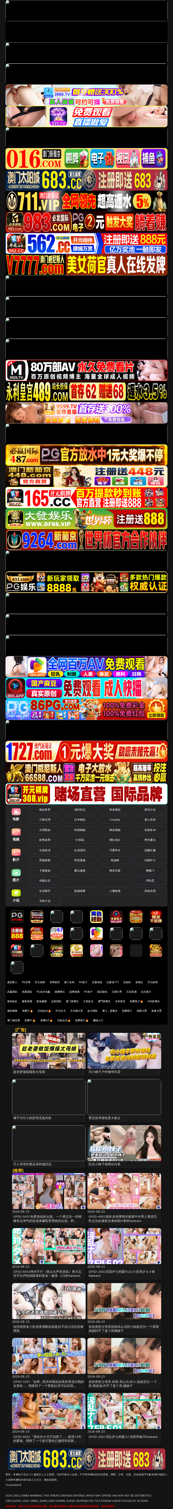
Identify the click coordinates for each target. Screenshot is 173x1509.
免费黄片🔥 (82, 1020)
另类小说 (44, 901)
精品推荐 (44, 809)
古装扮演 (44, 850)
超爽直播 (74, 992)
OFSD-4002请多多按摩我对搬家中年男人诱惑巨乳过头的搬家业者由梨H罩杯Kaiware (123, 1218)
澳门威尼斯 (13, 1020)
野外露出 (150, 840)
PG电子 (83, 982)
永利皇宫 (120, 1001)
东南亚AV (150, 830)
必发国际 (56, 1001)
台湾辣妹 (44, 830)
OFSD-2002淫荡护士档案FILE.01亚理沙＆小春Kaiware (122, 1273)
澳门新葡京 (72, 1001)
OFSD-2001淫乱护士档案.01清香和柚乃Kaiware (123, 1436)
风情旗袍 (44, 860)
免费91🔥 (30, 1020)
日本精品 (79, 819)
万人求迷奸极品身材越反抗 (32, 1164)
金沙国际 (92, 1011)
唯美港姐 (115, 830)
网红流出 (115, 840)
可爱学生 (115, 850)
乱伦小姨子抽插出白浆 (105, 1164)
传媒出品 (44, 880)
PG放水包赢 (43, 992)
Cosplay (115, 819)
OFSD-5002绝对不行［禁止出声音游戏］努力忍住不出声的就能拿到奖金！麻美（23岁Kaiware (47, 1273)
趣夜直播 (27, 1001)
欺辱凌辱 (44, 840)
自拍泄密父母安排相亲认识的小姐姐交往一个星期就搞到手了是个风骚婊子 (124, 1328)
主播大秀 (117, 992)
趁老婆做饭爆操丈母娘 (29, 1072)
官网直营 (55, 982)
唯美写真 (115, 870)
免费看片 (127, 1011)
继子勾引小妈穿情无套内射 (32, 1118)
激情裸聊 (12, 1011)
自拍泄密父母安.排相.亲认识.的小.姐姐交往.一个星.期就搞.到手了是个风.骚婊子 (123, 1383)
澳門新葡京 (104, 1001)
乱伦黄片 (146, 992)
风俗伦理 (150, 891)
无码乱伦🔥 (44, 1011)
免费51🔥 (27, 1011)
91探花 (80, 840)
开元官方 (60, 1011)
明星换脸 (79, 860)
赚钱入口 (98, 1020)
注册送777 (113, 982)
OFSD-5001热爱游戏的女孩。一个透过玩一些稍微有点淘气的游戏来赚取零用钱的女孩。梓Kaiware (47, 1220)
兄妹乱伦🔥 (64, 1020)
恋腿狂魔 (150, 850)
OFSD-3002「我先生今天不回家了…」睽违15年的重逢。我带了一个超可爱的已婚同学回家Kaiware (47, 1440)
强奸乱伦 (79, 809)
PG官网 (26, 982)
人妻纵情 (115, 891)
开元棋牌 (40, 982)
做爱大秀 (142, 1011)
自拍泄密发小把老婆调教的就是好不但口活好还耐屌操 (48, 1328)
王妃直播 (131, 992)
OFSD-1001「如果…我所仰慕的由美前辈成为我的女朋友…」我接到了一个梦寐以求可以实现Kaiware (48, 1385)
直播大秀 (156, 1011)
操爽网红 (60, 992)
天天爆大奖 (76, 1011)
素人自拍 (150, 819)
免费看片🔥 (136, 1001)
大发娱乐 (88, 1001)
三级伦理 (44, 819)
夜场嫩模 (41, 1001)
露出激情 (79, 870)
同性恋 (150, 880)
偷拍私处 (12, 1001)
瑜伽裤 (115, 860)
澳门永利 (69, 982)
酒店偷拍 (102, 992)
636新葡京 (154, 1001)
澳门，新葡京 (110, 1011)
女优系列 (79, 850)
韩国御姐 (79, 830)
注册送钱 (97, 982)
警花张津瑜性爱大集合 (105, 1118)
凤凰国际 (27, 992)
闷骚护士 (150, 860)
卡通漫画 (44, 870)
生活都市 (44, 891)
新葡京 (139, 982)
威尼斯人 (12, 982)
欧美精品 (115, 809)
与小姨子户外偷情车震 (105, 1072)
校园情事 (79, 891)
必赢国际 (12, 992)
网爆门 (150, 870)
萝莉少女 (150, 809)
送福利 (127, 982)
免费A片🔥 (46, 1020)
